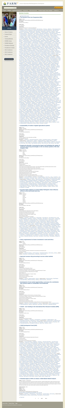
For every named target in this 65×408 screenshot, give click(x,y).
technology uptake (50, 185)
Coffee (43, 39)
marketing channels (57, 81)
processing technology (24, 95)
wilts (42, 376)
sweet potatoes (36, 111)
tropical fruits (39, 116)
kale (52, 362)
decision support (23, 222)
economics (36, 224)
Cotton (56, 42)
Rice (30, 100)
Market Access (56, 229)
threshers (56, 185)
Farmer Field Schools (53, 178)
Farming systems (27, 56)
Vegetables (56, 118)
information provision (36, 71)
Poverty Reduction (30, 94)
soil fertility (41, 107)
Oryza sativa (43, 86)
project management (38, 231)
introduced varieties (27, 76)
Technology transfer (42, 185)
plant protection (34, 92)
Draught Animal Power (31, 50)
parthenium (22, 87)
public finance (55, 95)
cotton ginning (55, 347)
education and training (24, 53)
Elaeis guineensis (23, 352)
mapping (51, 229)
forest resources (34, 62)
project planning (54, 231)
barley (51, 34)
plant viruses (40, 92)
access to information (31, 29)
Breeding (21, 37)
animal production (23, 33)
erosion (57, 53)
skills (51, 371)
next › (42, 398)
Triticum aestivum (39, 186)
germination (22, 356)
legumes (54, 78)
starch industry (24, 109)
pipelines (55, 140)
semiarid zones (48, 103)
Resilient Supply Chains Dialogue (45, 10)
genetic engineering (55, 63)
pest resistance (50, 88)
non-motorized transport (54, 85)
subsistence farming (36, 110)
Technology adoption (34, 185)
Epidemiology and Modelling (55, 224)
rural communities (54, 101)
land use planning (39, 78)
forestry (40, 62)
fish (26, 57)
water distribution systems (36, 143)
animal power (58, 32)
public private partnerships (30, 96)
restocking (26, 100)
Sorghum (27, 108)
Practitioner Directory (9, 45)
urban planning (52, 117)
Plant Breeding (40, 321)
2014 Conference (9, 50)
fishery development (53, 58)
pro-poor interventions (24, 182)
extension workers (39, 353)
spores (42, 372)
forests (44, 62)
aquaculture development (43, 33)
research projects (42, 99)
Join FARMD (58, 8)
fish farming (41, 57)
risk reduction (39, 233)
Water (46, 119)
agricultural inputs (55, 341)
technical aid (22, 143)
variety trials (36, 118)
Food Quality (54, 225)
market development (23, 304)
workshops (22, 187)
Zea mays (41, 123)
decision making (44, 46)
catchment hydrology (23, 38)
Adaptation (26, 319)
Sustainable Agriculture (51, 110)
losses (52, 80)
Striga (24, 110)
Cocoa (30, 39)
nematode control (27, 85)
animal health (38, 32)
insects (50, 73)
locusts (48, 80)
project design (55, 369)
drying (52, 50)
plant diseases (26, 91)
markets (37, 279)
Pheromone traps (39, 89)
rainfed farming (54, 96)
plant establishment (33, 91)
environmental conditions (45, 53)
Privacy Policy (11, 403)
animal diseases (32, 217)
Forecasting (49, 61)
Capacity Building (34, 37)
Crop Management (35, 348)
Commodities (22, 347)
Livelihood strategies (23, 229)
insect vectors (40, 73)
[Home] (10, 5)
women (58, 122)
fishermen (47, 58)
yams (34, 123)
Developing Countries (46, 139)
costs (53, 42)
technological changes (52, 183)
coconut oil (34, 39)
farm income (22, 225)
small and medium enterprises (39, 104)
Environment (37, 53)
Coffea (45, 346)
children (50, 38)
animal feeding (26, 32)
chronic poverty (51, 218)
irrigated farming (29, 140)
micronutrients (33, 230)
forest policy (22, 62)
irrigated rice (55, 76)
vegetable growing (49, 118)
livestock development (44, 79)
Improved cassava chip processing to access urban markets (36, 256)
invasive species (25, 362)
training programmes (23, 115)
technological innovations (48, 111)
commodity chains (29, 347)
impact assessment (39, 69)
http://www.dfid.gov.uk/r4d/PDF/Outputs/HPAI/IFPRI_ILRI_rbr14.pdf (30, 392)
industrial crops (22, 70)
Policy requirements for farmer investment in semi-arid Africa (36, 239)
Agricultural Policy (56, 30)
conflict (21, 42)
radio (47, 96)
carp (39, 37)
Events (6, 36)
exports (33, 54)
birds (58, 217)
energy (29, 352)
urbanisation (58, 117)
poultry (55, 93)
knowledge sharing (42, 77)
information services (44, 71)
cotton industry (22, 348)
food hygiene (24, 61)
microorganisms (28, 365)
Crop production (37, 319)
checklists (37, 38)
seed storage (28, 103)
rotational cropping (30, 101)
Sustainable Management (42, 183)
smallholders (36, 234)
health (30, 226)
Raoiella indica (26, 370)
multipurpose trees (35, 84)
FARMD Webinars (9, 43)
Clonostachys (56, 345)
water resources (49, 120)
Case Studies (43, 37)
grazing (58, 65)
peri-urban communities (24, 88)
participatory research (45, 87)
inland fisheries (45, 72)
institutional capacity (56, 73)
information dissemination (40, 70)
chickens (41, 38)
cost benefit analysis (47, 42)
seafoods (33, 102)
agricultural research (23, 31)
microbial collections (54, 364)
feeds (44, 56)
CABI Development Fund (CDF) (28, 325)
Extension (37, 54)
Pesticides (56, 88)
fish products (29, 58)
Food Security (25, 226)
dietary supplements (23, 48)
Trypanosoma (48, 116)
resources (22, 100)
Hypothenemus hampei (55, 356)
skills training (30, 104)
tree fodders (54, 115)
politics (57, 92)
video (29, 119)
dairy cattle (48, 45)
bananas (47, 34)
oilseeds (37, 86)
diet (54, 47)
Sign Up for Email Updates (9, 59)
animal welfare (30, 33)
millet (21, 84)
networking (46, 85)
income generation (46, 179)
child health (39, 218)
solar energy (22, 108)
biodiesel (29, 344)
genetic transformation (24, 64)
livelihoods (32, 79)
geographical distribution (53, 355)
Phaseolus (25, 89)
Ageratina (39, 341)
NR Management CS (29, 181)
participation (27, 87)
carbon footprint (36, 345)
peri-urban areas (58, 87)
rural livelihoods (27, 102)
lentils (58, 78)
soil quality (59, 107)
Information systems (23, 72)
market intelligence (38, 81)
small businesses (57, 104)
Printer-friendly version (25, 16)
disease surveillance (50, 222)
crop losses (28, 348)
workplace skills (47, 376)
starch (56, 108)
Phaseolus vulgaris (31, 89)
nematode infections (34, 85)
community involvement (27, 41)
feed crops (33, 56)
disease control (54, 48)
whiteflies (53, 122)
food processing (31, 61)
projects (21, 370)
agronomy (48, 31)
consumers (26, 221)
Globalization (53, 64)
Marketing (51, 81)
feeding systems (39, 56)
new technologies (58, 365)
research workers (56, 99)
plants (50, 92)
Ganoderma (25, 355)
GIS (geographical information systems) (36, 64)
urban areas (38, 117)
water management (35, 120)
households (22, 68)
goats (33, 65)
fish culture (30, 57)
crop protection (48, 348)
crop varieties (26, 178)
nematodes (41, 85)
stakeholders (51, 108)
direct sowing (48, 48)
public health (22, 96)
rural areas (40, 101)
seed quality (22, 103)
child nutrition (45, 218)
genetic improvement (23, 321)
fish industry (58, 57)
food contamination (54, 60)
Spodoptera (37, 108)
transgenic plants (32, 115)
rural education (22, 371)
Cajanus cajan (27, 37)
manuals (26, 81)
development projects (35, 47)
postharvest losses (36, 93)
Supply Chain (57, 234)
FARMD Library (8, 41)
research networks (35, 99)
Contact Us (56, 10)
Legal (16, 403)
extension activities (43, 54)
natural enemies (45, 365)
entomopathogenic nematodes (45, 352)
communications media (45, 40)
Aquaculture (36, 33)
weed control (41, 122)
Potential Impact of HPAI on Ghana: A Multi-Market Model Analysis (38, 378)
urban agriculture (32, 117)
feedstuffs (47, 56)
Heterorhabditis (44, 356)
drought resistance (46, 50)
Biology (24, 345)
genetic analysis (38, 355)
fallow (57, 54)
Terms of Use (5, 403)
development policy (26, 47)
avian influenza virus (52, 217)
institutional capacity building (27, 361)
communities (52, 40)
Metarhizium (38, 364)
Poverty (24, 94)
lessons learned (23, 79)
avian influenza (45, 217)
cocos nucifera (40, 346)
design (40, 139)
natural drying (52, 84)
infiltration (28, 70)
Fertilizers (58, 56)
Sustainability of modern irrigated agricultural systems (35, 125)
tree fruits (36, 375)
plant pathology (23, 92)
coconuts (39, 39)
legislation (50, 78)
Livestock (37, 79)
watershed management (24, 122)
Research (54, 321)
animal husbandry (45, 32)
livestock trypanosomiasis (41, 80)
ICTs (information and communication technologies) (29, 357)
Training (28, 186)
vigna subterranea (40, 119)
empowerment (31, 53)
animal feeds (32, 32)
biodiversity (59, 34)
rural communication (46, 101)
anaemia (52, 31)
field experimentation (47, 225)
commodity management (38, 347)
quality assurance (26, 232)
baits (34, 34)
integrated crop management (38, 361)
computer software (56, 41)
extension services (51, 54)
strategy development (56, 372)
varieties (31, 118)
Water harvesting (28, 120)
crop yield (28, 45)
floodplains (29, 179)
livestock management (24, 80)
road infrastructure (51, 100)
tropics (44, 116)
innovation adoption (23, 180)
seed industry (45, 102)
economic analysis (46, 223)
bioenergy (39, 344)
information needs (28, 71)
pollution (21, 93)
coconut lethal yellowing (28, 346)
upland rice (41, 323)
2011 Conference (8, 54)
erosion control (22, 54)
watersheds (32, 122)
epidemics (41, 224)
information (33, 70)
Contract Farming (35, 42)
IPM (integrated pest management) (46, 76)
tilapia (39, 112)
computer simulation (48, 41)
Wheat (50, 122)
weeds (46, 122)
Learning (45, 78)
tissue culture (57, 112)
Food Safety (43, 61)
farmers (42, 55)
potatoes (51, 93)
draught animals (39, 50)
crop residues (22, 45)
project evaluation (32, 95)
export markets (54, 352)
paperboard (34, 304)
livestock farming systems (53, 79)
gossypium (37, 65)
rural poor (57, 233)
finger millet (22, 57)
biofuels (43, 344)
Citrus (48, 345)
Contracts (40, 42)
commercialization (49, 39)
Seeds (39, 103)
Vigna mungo (33, 119)
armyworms (30, 34)
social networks (36, 372)
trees (58, 115)
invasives (30, 362)
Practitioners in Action (9, 47)
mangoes (21, 81)
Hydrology (42, 68)
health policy (34, 226)
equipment (53, 53)
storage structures (46, 109)
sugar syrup (45, 304)
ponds (25, 93)
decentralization (37, 46)
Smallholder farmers (29, 234)
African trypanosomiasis (56, 29)
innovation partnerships (27, 73)
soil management (47, 107)
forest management (55, 61)
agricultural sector (32, 31)
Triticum (33, 186)
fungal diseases (34, 63)
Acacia (25, 29)
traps (45, 115)
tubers (27, 117)
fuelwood (29, 63)
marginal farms (54, 180)
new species (51, 365)
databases (32, 46)
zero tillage (27, 187)
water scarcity (50, 143)
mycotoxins (47, 84)
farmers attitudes (54, 139)
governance (42, 65)
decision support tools (31, 222)
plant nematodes (50, 91)
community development (33, 139)
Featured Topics (8, 34)
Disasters (37, 222)
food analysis (47, 60)
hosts (49, 356)
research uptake (49, 99)
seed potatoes (51, 102)
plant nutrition (56, 91)
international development (49, 361)
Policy (53, 92)
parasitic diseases (54, 86)
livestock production (32, 80)
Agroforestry (43, 31)
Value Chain (46, 236)
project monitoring (47, 231)
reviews (39, 370)
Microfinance (22, 181)
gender (49, 63)
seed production (58, 102)
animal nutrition (51, 32)
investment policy (31, 254)
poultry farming (52, 230)
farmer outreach (25, 55)
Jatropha (48, 362)
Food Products (37, 61)
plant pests (29, 92)
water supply (56, 143)
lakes (54, 77)
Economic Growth (23, 224)
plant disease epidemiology (34, 368)
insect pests (35, 73)
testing (35, 112)
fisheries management (40, 58)
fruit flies (54, 62)
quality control (38, 96)
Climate (54, 38)
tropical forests (33, 116)
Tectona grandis (26, 112)
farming (21, 56)
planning (56, 89)
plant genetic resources (42, 91)
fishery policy (27, 60)
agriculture (38, 31)
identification (33, 69)
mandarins (22, 364)
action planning (39, 29)
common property (35, 252)
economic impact (30, 224)
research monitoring (26, 99)
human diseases (28, 68)
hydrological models (35, 68)
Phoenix (52, 367)
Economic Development (55, 223)
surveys (21, 236)
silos (56, 103)
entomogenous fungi (34, 352)
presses (46, 94)
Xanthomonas (29, 123)
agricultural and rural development (26, 30)
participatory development (35, 87)
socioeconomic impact (44, 234)
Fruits (25, 63)
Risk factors (27, 233)
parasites (47, 86)
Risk (48, 232)
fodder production (40, 60)
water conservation (51, 119)
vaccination (22, 118)
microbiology (22, 365)
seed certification (39, 102)
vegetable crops (42, 118)
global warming (46, 64)
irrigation (21, 77)
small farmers (22, 234)
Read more (22, 397)
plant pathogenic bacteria (51, 368)
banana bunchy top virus (40, 34)
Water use (55, 120)
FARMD (9, 10)
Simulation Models (23, 104)
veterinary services (23, 119)
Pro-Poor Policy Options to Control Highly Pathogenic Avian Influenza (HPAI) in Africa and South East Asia (39, 190)
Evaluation (28, 54)
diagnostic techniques (48, 47)
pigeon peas (51, 89)
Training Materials (9, 38)
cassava (48, 37)
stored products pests (54, 109)
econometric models (38, 223)
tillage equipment (48, 112)
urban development (45, 117)
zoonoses (45, 123)
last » (46, 398)
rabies (43, 96)
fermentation (53, 56)
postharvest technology (45, 93)
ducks (32, 223)
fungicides (40, 63)
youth (37, 123)
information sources (52, 71)
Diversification (51, 49)
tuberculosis (22, 117)
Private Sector (51, 94)
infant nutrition (58, 226)
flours (32, 60)
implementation (46, 69)
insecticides (46, 73)
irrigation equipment (41, 140)
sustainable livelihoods (29, 111)
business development (33, 303)
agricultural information (47, 30)
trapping (41, 115)
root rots (56, 100)
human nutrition (51, 226)
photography (45, 89)
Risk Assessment (33, 10)
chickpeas (46, 38)
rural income (45, 233)
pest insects (37, 88)
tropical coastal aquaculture (25, 116)
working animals (23, 123)
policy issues (43, 230)
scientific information (45, 371)
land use (26, 78)
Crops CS (39, 178)
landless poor (48, 180)
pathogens (42, 181)
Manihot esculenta (31, 279)
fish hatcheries (52, 57)
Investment (25, 254)
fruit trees (48, 354)
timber (53, 112)
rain (49, 96)
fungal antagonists (57, 354)
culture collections (23, 349)
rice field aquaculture (36, 100)
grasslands (38, 356)
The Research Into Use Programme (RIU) (31, 17)
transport (37, 115)
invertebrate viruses (35, 76)
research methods (33, 232)
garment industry (31, 355)
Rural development (56, 370)
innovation (51, 72)
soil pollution (54, 107)
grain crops (47, 65)
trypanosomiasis (55, 116)
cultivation (43, 45)
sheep (53, 103)
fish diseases (35, 57)
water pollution (42, 120)
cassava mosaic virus (54, 37)
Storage (34, 109)
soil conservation (30, 107)
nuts (34, 86)
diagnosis (41, 47)
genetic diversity (45, 355)
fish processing (22, 58)
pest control (32, 88)
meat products (27, 230)
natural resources (43, 254)
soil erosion (36, 107)
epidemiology (46, 224)
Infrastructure (39, 72)
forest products (28, 62)
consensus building (27, 42)
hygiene (47, 68)
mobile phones (35, 365)
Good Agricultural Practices (30, 356)
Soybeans (32, 108)
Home (4, 10)
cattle (29, 38)
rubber (36, 101)
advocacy (45, 29)
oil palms (21, 367)
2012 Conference (9, 52)
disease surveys (45, 178)
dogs (56, 49)
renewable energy (34, 370)
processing (57, 94)
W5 (26, 143)
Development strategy (43, 252)
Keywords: (21, 29)
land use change (32, 78)
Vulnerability (52, 236)
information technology (32, 72)
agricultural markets (27, 252)
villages (49, 186)
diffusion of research (41, 48)
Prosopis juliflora (39, 95)
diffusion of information (32, 48)
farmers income (55, 55)
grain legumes (53, 65)
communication (26, 40)
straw (21, 110)
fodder (35, 60)
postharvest (30, 93)
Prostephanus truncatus (48, 95)
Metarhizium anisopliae (45, 364)
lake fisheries (49, 77)
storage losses (39, 109)
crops (39, 45)
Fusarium (45, 63)
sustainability (43, 110)
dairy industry (53, 45)
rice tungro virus (44, 100)
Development (51, 46)
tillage (42, 112)
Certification (30, 218)
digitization (48, 349)
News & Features (9, 32)
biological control (49, 344)
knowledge (26, 77)
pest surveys (47, 181)
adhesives (26, 303)
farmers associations (48, 55)
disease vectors (35, 49)
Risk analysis (52, 232)
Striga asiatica (29, 110)
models (24, 84)
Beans (54, 34)
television (31, 112)
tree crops (49, 115)
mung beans (42, 84)
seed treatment (34, 103)
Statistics (30, 109)
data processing (26, 46)
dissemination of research (43, 49)
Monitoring (29, 84)
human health (45, 226)
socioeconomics (23, 107)
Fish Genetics (46, 57)
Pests (21, 89)
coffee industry (53, 346)
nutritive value (30, 86)
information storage (31, 360)
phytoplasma (26, 368)
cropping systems (34, 45)
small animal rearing (48, 104)
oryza (30, 321)
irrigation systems (49, 140)
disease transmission (27, 49)
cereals (33, 38)
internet (21, 76)
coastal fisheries (25, 39)
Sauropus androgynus (37, 371)
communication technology (34, 40)
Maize (56, 80)
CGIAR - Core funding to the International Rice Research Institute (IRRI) (39, 306)
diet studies (58, 47)
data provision (42, 221)
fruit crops (50, 62)
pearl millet (52, 87)
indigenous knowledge (55, 69)
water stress (26, 376)
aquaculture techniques (54, 33)
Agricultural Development (37, 30)
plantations (46, 92)
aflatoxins (49, 29)
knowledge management (34, 77)
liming (28, 79)
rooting (24, 101)
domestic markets (23, 50)
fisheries (33, 58)
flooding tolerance (57, 320)
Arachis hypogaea (23, 34)
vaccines (26, 118)
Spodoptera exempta (44, 108)
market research (45, 81)
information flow (49, 70)
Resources (25, 10)
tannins (42, 111)
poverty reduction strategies (39, 94)
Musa (40, 365)
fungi (21, 355)
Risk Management (33, 233)
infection (57, 357)
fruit (46, 62)
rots (45, 370)
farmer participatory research (35, 55)
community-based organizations (37, 41)
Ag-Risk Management (17, 10)
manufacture (31, 81)
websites (36, 122)
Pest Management (43, 88)
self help (42, 103)
